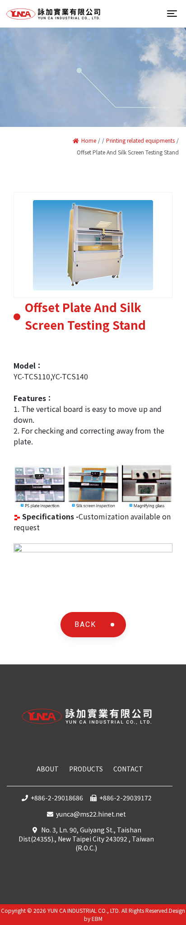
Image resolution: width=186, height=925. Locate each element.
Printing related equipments (140, 140)
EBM (97, 918)
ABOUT (48, 768)
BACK (85, 624)
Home (88, 140)
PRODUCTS (86, 768)
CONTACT (128, 768)
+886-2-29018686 (57, 797)
